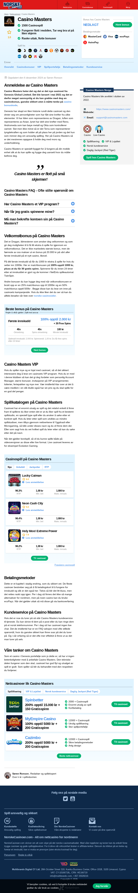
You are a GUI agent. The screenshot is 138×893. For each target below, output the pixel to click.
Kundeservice (94, 67)
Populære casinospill (65, 565)
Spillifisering (93, 141)
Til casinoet (39, 558)
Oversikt (9, 67)
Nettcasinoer (15, 14)
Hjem (6, 14)
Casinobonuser (25, 67)
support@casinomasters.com (111, 117)
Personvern (9, 855)
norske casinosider (45, 295)
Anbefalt (20, 467)
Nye (10, 467)
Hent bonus (122, 24)
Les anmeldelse (34, 482)
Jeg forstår (101, 886)
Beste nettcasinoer (69, 756)
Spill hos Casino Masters (100, 157)
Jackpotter (34, 467)
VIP (39, 67)
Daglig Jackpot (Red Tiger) (101, 150)
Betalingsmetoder (73, 67)
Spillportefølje (52, 67)
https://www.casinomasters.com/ (113, 109)
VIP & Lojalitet (112, 141)
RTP (47, 467)
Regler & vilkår (25, 855)
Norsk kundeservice (55, 691)
